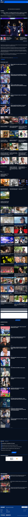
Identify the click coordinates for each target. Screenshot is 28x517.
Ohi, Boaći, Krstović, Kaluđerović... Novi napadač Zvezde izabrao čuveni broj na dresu (18, 399)
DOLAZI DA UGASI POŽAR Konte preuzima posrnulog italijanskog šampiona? (23, 38)
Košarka (1, 512)
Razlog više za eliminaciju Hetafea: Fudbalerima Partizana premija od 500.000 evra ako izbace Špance (18, 409)
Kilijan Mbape (2, 59)
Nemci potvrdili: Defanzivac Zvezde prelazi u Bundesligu (18, 358)
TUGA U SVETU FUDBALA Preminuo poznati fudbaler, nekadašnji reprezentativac (9, 38)
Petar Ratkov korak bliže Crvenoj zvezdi (18, 367)
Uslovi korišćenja (25, 509)
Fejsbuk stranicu (15, 57)
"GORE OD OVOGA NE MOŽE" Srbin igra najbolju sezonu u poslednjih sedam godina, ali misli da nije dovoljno (18, 488)
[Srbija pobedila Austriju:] (5, 331)
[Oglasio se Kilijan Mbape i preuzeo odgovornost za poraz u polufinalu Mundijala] (5, 89)
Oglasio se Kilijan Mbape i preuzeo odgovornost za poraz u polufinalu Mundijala (19, 85)
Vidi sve (14, 452)
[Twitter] (25, 507)
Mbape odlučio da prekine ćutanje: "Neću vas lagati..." (18, 65)
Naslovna (2, 509)
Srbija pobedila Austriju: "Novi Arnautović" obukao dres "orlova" (18, 327)
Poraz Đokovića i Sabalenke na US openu (8, 443)
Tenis (7, 509)
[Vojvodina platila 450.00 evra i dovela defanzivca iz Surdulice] (5, 392)
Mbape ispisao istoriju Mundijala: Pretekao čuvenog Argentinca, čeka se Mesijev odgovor (19, 75)
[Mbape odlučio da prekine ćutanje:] (5, 68)
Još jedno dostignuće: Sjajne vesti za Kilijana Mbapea (18, 95)
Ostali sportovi (8, 512)
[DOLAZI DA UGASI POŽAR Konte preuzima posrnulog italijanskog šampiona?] (16, 38)
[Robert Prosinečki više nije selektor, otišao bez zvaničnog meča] (5, 423)
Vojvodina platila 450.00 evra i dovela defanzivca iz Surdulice (17, 388)
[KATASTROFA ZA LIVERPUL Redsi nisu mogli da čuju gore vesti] (5, 483)
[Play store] (3, 515)
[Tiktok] (26, 507)
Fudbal (2, 10)
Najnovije (2, 510)
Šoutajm (7, 510)
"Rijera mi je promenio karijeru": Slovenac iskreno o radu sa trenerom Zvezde (18, 337)
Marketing (24, 510)
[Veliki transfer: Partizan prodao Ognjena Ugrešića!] (5, 382)
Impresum (24, 511)
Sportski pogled (8, 511)
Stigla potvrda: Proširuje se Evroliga (6, 450)
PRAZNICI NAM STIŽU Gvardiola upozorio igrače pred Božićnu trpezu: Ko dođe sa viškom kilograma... (18, 475)
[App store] (8, 515)
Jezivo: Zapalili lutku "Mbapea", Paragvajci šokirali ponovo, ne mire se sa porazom (18, 106)
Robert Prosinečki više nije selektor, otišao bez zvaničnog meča (19, 419)
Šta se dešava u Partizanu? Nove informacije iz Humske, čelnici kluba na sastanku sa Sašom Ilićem (19, 348)
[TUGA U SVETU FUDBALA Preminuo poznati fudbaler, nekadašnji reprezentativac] (3, 38)
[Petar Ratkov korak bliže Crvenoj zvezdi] (5, 372)
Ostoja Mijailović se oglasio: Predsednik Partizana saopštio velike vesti (10, 448)
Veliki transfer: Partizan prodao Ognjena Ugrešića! (18, 378)
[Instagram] (23, 507)
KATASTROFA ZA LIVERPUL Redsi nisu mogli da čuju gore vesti (18, 482)
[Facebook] (22, 507)
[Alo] (1, 0)
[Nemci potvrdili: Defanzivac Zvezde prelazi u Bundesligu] (5, 361)
